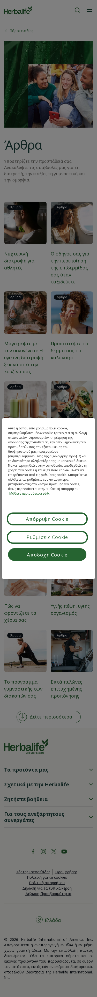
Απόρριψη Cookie (47, 519)
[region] (48, 498)
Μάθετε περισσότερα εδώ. (29, 493)
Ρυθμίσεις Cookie (47, 537)
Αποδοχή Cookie (47, 555)
